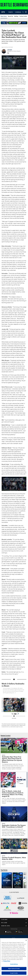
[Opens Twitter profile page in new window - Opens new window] (8, 53)
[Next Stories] (24, 880)
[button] (14, 62)
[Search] (23, 12)
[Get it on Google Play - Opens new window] (19, 932)
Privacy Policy (6, 961)
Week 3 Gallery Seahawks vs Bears (13, 684)
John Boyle (9, 49)
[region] (14, 957)
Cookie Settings (14, 964)
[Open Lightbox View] (14, 708)
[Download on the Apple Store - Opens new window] (8, 932)
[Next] (18, 714)
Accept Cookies (14, 973)
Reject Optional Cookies (14, 968)
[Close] (26, 940)
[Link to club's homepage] (3, 11)
